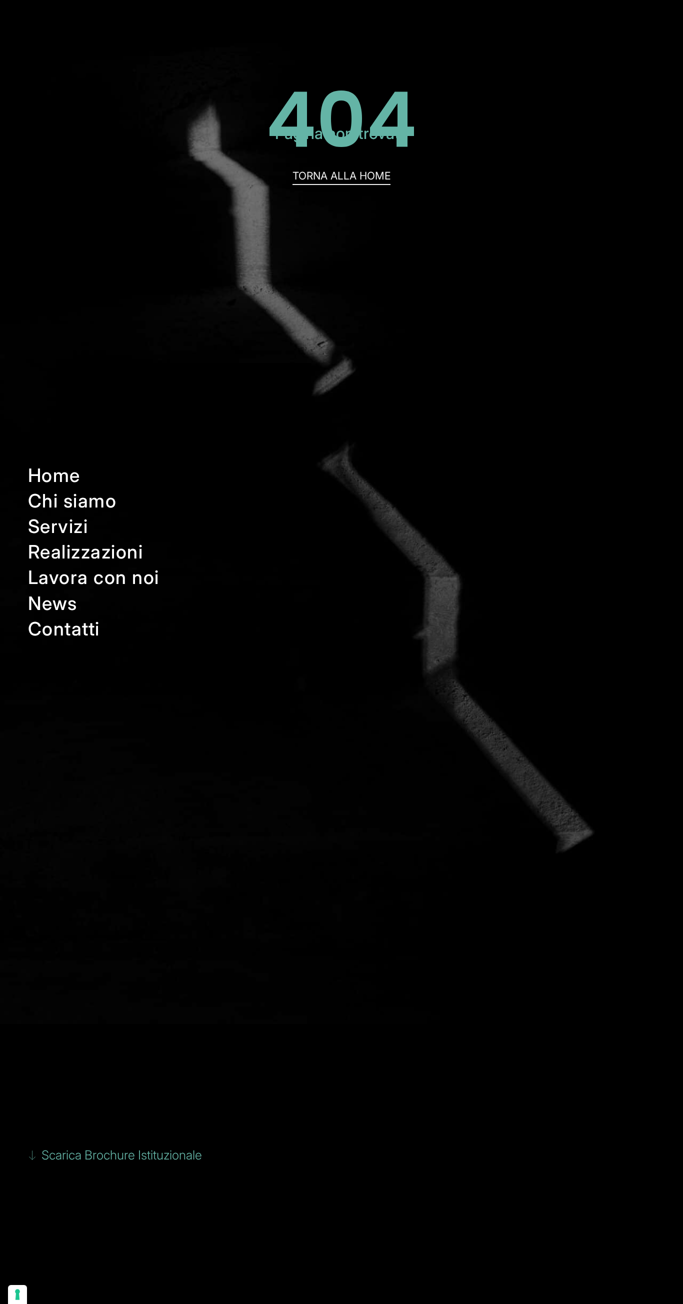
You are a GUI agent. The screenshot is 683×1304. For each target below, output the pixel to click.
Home (54, 475)
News (53, 603)
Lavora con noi (94, 577)
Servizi (58, 526)
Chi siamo (72, 501)
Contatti (64, 629)
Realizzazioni (86, 551)
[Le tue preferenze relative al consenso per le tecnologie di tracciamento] (17, 1294)
